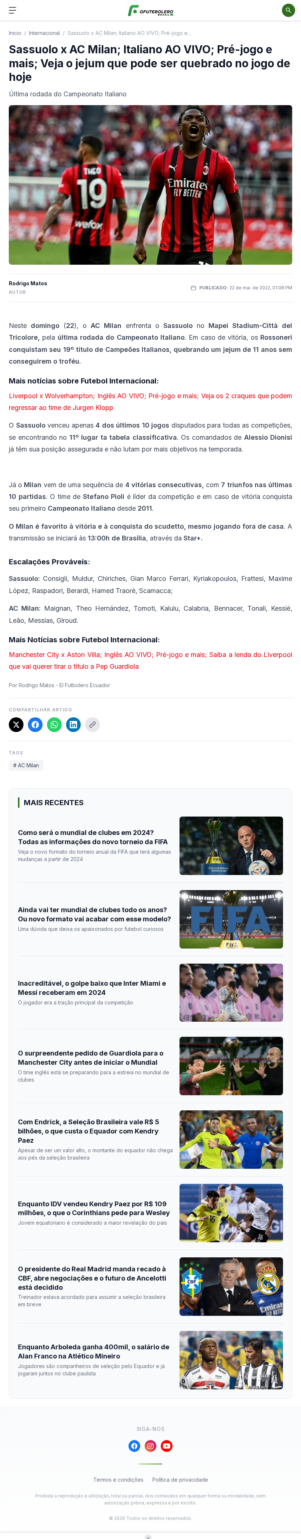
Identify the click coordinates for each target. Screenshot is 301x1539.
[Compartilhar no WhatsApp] (54, 724)
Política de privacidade (180, 1479)
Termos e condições (118, 1479)
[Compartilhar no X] (16, 724)
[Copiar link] (92, 724)
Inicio (15, 33)
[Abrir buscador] (288, 10)
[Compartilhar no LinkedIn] (73, 724)
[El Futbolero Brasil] (151, 10)
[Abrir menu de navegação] (12, 10)
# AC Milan (26, 765)
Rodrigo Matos (28, 283)
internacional (44, 33)
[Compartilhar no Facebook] (35, 724)
